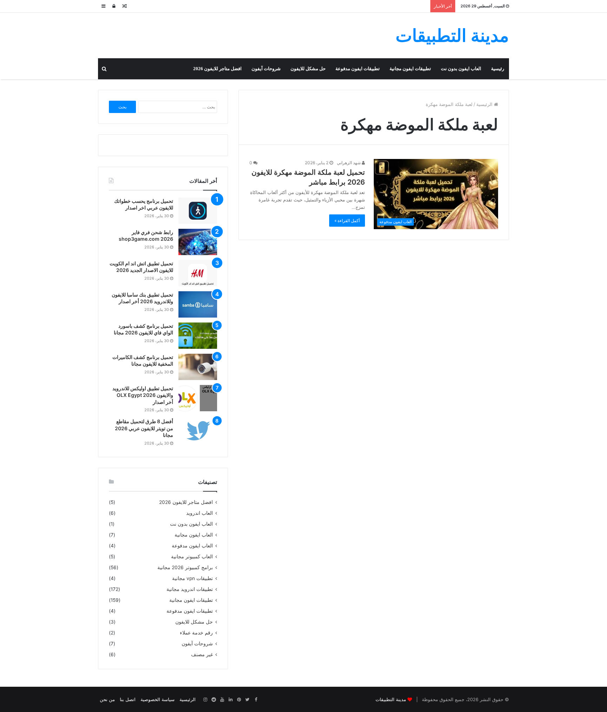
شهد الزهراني (349, 162)
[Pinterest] (239, 700)
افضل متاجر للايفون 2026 (217, 68)
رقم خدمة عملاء (196, 633)
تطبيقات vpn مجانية (192, 578)
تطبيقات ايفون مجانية (410, 68)
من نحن (107, 699)
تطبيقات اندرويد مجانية (190, 589)
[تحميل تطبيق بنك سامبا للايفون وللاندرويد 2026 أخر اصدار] (197, 304)
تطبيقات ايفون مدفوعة (357, 68)
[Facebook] (256, 700)
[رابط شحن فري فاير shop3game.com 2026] (197, 242)
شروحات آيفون (266, 68)
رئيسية (497, 68)
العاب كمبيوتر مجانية (192, 556)
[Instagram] (205, 700)
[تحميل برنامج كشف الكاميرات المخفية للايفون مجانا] (197, 367)
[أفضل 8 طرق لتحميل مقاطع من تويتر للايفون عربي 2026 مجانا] (197, 431)
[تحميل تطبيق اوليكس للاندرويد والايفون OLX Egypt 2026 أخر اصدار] (197, 398)
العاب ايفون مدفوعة (192, 545)
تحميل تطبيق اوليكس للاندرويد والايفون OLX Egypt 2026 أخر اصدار (142, 395)
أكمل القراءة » (347, 220)
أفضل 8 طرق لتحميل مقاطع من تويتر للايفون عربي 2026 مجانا (144, 428)
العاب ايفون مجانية (194, 535)
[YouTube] (222, 700)
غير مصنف (202, 654)
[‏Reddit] (213, 700)
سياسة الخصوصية (158, 699)
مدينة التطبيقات (391, 699)
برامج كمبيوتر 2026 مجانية (185, 567)
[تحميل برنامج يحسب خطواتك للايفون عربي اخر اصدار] (197, 211)
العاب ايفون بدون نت (461, 68)
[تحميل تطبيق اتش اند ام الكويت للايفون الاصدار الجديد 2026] (197, 273)
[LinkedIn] (230, 700)
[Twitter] (247, 700)
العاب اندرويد (199, 513)
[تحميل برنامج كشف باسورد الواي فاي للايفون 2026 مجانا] (197, 335)
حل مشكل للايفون (308, 68)
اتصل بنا (128, 699)
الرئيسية (485, 104)
